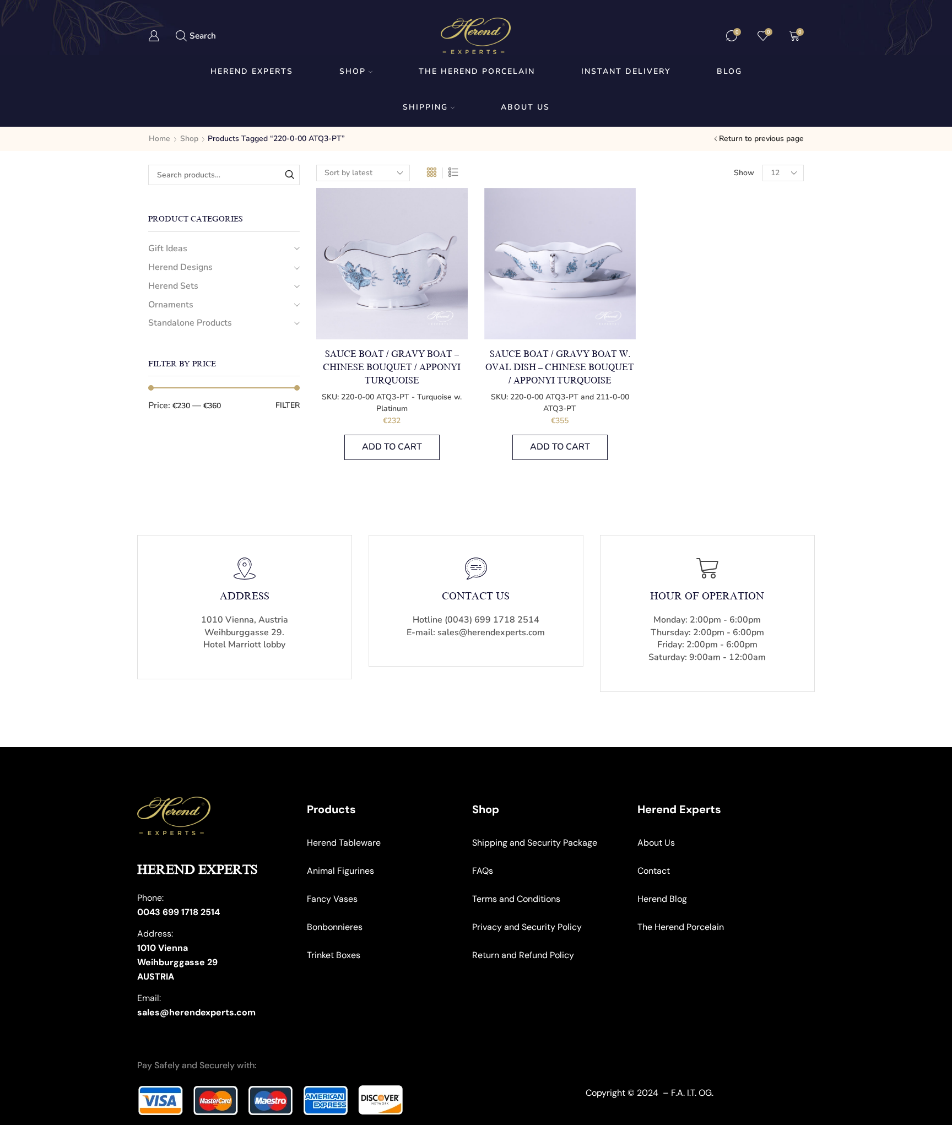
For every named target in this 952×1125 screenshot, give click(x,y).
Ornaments (170, 305)
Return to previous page (761, 138)
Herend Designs (180, 267)
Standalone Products (190, 323)
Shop (352, 71)
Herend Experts (251, 71)
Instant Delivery (625, 71)
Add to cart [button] (392, 447)
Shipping (425, 107)
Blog (729, 71)
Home (159, 138)
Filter (287, 405)
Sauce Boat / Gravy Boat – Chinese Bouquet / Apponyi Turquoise (392, 367)
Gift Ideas (167, 248)
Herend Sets (173, 286)
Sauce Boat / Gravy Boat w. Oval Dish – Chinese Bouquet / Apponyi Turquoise (559, 367)
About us (525, 107)
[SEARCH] (289, 175)
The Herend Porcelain (477, 71)
